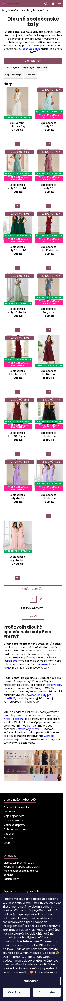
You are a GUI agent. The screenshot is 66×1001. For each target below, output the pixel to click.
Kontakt (8, 875)
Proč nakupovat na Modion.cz (22, 870)
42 (48, 267)
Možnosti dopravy (14, 825)
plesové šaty (54, 685)
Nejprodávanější (13, 74)
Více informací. (44, 972)
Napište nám (11, 879)
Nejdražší (42, 67)
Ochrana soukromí (15, 829)
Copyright (10, 834)
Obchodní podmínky (16, 807)
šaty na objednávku (28, 729)
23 (41, 599)
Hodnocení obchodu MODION (22, 866)
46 (48, 391)
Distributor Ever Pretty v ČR (20, 862)
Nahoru (34, 616)
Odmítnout (16, 992)
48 (17, 453)
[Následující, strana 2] (33, 599)
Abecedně (30, 74)
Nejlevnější (28, 67)
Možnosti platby (13, 820)
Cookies (8, 838)
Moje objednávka (14, 816)
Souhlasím (47, 992)
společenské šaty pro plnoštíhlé (27, 696)
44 (17, 143)
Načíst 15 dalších (33, 589)
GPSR (7, 843)
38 (17, 267)
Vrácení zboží (12, 811)
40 (48, 453)
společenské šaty (28, 49)
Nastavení (32, 981)
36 (48, 143)
